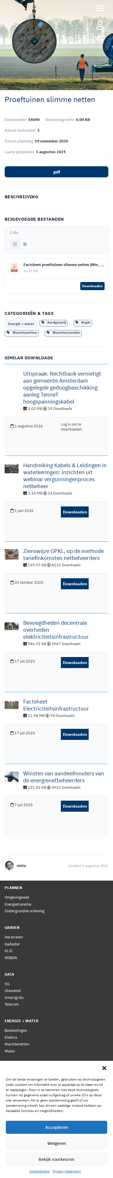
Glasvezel (13, 990)
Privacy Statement (67, 1171)
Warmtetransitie (65, 332)
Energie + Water (22, 1020)
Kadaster (12, 944)
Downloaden (92, 286)
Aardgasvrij (55, 322)
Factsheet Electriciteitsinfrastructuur (56, 705)
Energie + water (21, 324)
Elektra (11, 1037)
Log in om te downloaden (71, 427)
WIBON (11, 957)
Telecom (12, 1004)
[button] (104, 1068)
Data (9, 974)
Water (10, 1051)
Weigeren (56, 1143)
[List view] (25, 244)
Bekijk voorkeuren (56, 1159)
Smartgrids (14, 997)
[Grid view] (15, 244)
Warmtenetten (23, 332)
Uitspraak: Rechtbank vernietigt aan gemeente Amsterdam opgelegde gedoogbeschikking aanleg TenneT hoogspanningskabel (62, 387)
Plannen (13, 887)
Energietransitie (18, 904)
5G (7, 983)
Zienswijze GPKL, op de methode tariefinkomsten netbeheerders (63, 554)
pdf (56, 172)
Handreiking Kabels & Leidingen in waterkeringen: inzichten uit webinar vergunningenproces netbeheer (65, 476)
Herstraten (14, 937)
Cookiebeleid (39, 1171)
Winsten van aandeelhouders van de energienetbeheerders (63, 777)
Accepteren (56, 1127)
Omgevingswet (17, 897)
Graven (12, 927)
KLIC (9, 950)
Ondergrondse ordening (24, 911)
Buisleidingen (16, 1030)
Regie (84, 322)
